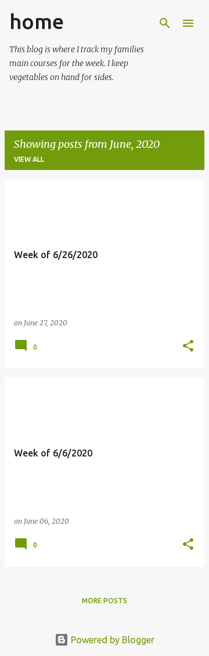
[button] (188, 346)
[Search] (165, 23)
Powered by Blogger (111, 640)
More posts (104, 600)
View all (29, 159)
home (36, 21)
